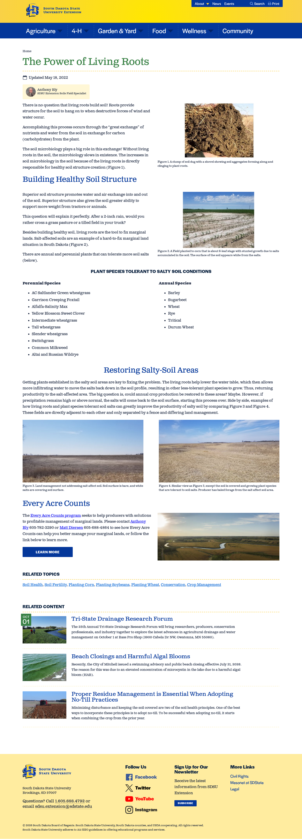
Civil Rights (239, 776)
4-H (77, 30)
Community (237, 30)
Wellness (194, 30)
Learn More (48, 551)
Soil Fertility (56, 584)
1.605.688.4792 (70, 801)
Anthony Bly (47, 90)
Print (275, 3)
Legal (234, 789)
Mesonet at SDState (247, 782)
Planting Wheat (145, 584)
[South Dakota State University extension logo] (54, 10)
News (216, 3)
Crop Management (204, 584)
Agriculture (40, 30)
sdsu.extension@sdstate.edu (63, 807)
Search (259, 3)
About (199, 3)
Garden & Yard (117, 30)
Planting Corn (81, 584)
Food (159, 30)
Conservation (173, 584)
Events (229, 3)
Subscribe (185, 803)
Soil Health (33, 584)
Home (27, 51)
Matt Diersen (71, 527)
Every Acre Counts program (55, 515)
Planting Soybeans (112, 584)
